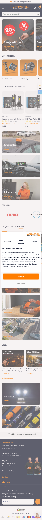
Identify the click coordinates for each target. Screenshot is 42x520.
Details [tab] (34, 242)
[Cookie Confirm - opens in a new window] (33, 234)
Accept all (21, 276)
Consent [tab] (7, 242)
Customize (21, 283)
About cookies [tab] (21, 241)
